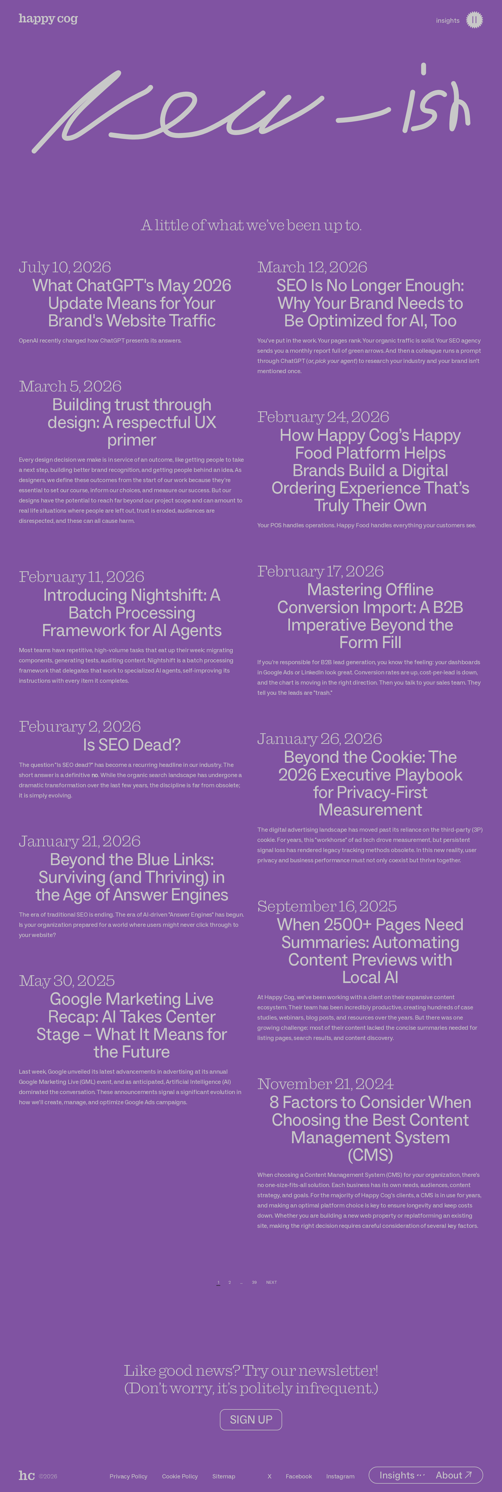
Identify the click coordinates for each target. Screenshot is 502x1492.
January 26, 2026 (319, 738)
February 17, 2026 (320, 570)
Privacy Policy (128, 1476)
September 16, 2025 (327, 905)
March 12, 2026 (312, 266)
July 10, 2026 (65, 266)
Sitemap (224, 1476)
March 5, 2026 (70, 385)
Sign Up (251, 1419)
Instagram (340, 1476)
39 (254, 1282)
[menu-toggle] (474, 19)
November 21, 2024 (325, 1083)
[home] (48, 19)
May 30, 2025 (67, 980)
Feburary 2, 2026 (80, 726)
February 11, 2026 (81, 576)
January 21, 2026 (80, 840)
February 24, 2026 (323, 416)
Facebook (299, 1476)
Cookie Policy (180, 1476)
